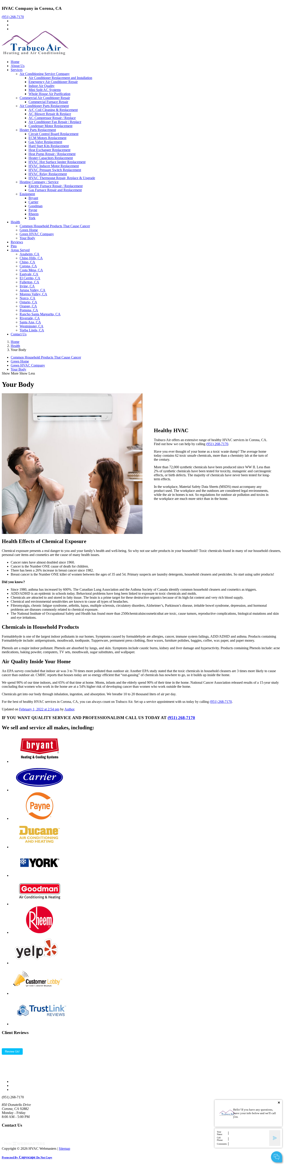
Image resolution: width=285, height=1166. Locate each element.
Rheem (33, 214)
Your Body (27, 238)
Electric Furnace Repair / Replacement (55, 186)
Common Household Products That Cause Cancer (55, 226)
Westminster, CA (31, 326)
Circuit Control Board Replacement (53, 134)
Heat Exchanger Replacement (49, 150)
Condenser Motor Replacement (50, 126)
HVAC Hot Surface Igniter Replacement (57, 162)
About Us (17, 66)
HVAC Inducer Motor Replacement (53, 166)
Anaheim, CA (29, 254)
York (31, 218)
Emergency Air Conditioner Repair (53, 82)
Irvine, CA (27, 286)
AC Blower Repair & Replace (49, 114)
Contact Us (18, 334)
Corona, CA (28, 266)
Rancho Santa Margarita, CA (40, 314)
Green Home (29, 230)
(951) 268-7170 (13, 17)
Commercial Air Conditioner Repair (45, 98)
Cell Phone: (220, 1138)
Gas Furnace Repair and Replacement (55, 190)
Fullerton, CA (29, 282)
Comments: (222, 1144)
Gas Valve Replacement (45, 142)
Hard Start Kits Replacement (48, 146)
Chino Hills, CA (31, 258)
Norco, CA (27, 298)
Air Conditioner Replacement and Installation (60, 78)
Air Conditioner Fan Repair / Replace (54, 122)
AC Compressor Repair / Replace (52, 118)
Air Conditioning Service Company (45, 74)
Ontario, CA (28, 302)
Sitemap (64, 1148)
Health (15, 222)
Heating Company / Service (39, 182)
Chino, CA (27, 262)
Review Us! (12, 1051)
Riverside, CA (30, 318)
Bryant (33, 198)
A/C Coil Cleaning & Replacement (53, 110)
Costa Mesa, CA (31, 270)
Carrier (33, 202)
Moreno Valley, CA (33, 294)
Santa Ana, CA (30, 322)
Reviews (17, 242)
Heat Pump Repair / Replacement (51, 154)
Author (69, 709)
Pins (14, 246)
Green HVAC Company (37, 234)
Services (16, 70)
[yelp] (12, 29)
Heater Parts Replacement (38, 130)
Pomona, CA (29, 310)
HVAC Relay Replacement (47, 174)
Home (15, 62)
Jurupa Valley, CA (32, 290)
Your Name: (220, 1133)
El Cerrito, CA (30, 278)
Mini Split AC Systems (44, 90)
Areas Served (20, 250)
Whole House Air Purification (49, 94)
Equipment (27, 194)
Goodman (35, 206)
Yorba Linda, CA (32, 330)
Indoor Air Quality (41, 86)
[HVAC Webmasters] (24, 1144)
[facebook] (12, 21)
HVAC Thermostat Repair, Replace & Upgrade (61, 178)
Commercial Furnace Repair (48, 102)
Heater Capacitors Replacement (50, 158)
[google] (12, 25)
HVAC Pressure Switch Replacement (54, 170)
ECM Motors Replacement (47, 138)
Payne (32, 210)
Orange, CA (28, 306)
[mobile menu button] (3, 58)
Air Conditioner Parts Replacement (44, 106)
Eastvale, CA (29, 274)
